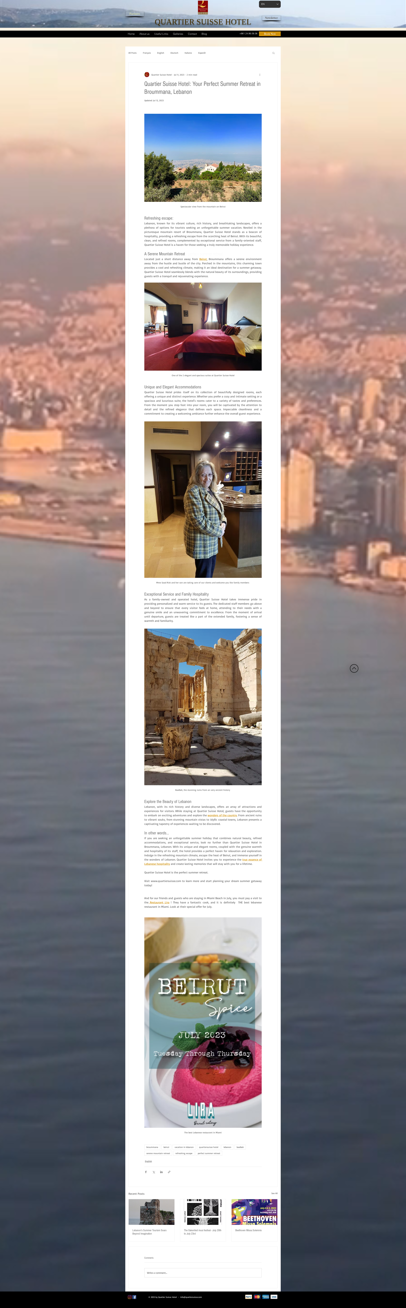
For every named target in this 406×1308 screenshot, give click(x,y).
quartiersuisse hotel (208, 1147)
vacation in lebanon (184, 1147)
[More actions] (260, 74)
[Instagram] (130, 1297)
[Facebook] (134, 1297)
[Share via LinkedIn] (161, 1171)
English (160, 52)
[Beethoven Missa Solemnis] (254, 1212)
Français (147, 52)
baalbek (240, 1147)
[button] (273, 53)
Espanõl (202, 52)
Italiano (188, 52)
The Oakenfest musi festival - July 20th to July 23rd (202, 1232)
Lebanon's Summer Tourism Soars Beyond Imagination (149, 1232)
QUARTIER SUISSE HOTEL (203, 21)
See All (274, 1193)
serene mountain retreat (158, 1153)
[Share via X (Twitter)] (153, 1171)
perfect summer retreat (209, 1153)
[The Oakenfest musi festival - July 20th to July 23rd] (203, 1212)
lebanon (227, 1147)
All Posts (132, 52)
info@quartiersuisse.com (191, 1297)
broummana (152, 1147)
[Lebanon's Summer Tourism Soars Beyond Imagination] (151, 1212)
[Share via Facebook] (145, 1171)
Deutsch (174, 52)
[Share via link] (169, 1171)
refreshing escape (183, 1153)
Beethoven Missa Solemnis (248, 1230)
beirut (166, 1147)
